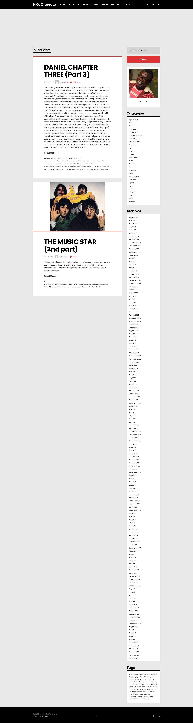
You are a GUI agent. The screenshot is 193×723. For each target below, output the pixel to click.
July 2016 (132, 592)
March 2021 (133, 422)
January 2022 (134, 391)
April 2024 (132, 306)
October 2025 (134, 249)
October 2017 (133, 545)
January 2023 (134, 353)
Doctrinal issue (140, 684)
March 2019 (133, 491)
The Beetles (92, 287)
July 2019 (132, 479)
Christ (153, 677)
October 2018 (133, 507)
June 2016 (132, 595)
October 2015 (133, 620)
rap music (79, 287)
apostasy (46, 161)
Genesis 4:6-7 (91, 161)
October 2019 (133, 469)
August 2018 (133, 513)
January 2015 (133, 649)
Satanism (150, 696)
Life (130, 167)
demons (84, 284)
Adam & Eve (142, 674)
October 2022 (134, 362)
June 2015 (132, 633)
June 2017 (132, 557)
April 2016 (132, 602)
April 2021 (132, 419)
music (45, 281)
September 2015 (135, 624)
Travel (131, 195)
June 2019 (132, 482)
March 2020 (133, 454)
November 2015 (134, 617)
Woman (132, 202)
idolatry (155, 686)
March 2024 (133, 309)
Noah (135, 694)
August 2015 (133, 627)
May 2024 (132, 302)
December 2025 (135, 243)
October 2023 (134, 324)
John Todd (80, 164)
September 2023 (135, 328)
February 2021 (134, 425)
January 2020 (134, 460)
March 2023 (133, 347)
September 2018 (135, 510)
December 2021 (134, 394)
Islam (131, 161)
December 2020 (135, 431)
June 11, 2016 (48, 257)
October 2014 (134, 658)
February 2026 (134, 236)
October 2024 (134, 287)
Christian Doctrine (55, 284)
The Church (143, 699)
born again (47, 158)
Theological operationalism (101, 169)
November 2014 (134, 655)
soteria (131, 189)
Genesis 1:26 (132, 686)
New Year (132, 180)
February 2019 (134, 494)
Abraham (131, 674)
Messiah (139, 691)
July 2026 (132, 221)
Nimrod (131, 694)
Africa (131, 123)
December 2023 (135, 318)
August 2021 (133, 406)
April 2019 (132, 488)
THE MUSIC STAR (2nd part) (71, 245)
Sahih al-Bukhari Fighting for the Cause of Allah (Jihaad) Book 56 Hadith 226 (66, 169)
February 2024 (134, 312)
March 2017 (133, 567)
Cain (141, 677)
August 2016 (133, 589)
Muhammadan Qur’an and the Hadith (55, 166)
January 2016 (133, 611)
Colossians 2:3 (148, 682)
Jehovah (139, 689)
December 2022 (135, 356)
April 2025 (132, 268)
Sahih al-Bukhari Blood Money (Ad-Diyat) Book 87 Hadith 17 (94, 166)
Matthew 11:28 (88, 164)
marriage (132, 170)
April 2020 (132, 450)
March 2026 (133, 233)
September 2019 (135, 472)
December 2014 (134, 652)
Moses (144, 691)
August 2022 (133, 369)
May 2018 (132, 523)
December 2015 (134, 614)
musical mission (70, 287)
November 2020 (135, 435)
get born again (141, 686)
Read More (50, 153)
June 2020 (132, 444)
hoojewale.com (134, 158)
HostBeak (45, 716)
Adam (136, 674)
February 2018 (134, 532)
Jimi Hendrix (57, 287)
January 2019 (133, 498)
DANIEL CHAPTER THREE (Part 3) (71, 71)
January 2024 (134, 315)
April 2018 (132, 526)
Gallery (131, 154)
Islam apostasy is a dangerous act (53, 164)
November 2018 (134, 504)
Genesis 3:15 (83, 161)
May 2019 (132, 485)
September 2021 (135, 403)
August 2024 (133, 293)
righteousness (133, 696)
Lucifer (63, 287)
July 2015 (132, 630)
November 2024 (135, 284)
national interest (135, 177)
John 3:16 (74, 164)
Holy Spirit (149, 686)
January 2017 (133, 573)
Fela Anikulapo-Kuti (93, 284)
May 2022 (132, 378)
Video (131, 198)
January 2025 (134, 277)
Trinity (149, 699)
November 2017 (134, 542)
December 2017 (134, 539)
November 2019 (134, 466)
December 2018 (134, 501)
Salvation (140, 696)
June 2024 (132, 299)
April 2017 (132, 564)
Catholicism (133, 132)
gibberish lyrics (104, 284)
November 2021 (134, 397)
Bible (130, 126)
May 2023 (132, 340)
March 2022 (133, 384)
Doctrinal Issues (134, 145)
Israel (134, 689)
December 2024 (135, 280)
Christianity (54, 158)
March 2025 (133, 271)
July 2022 (132, 372)
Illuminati (47, 287)
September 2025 (135, 252)
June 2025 (132, 261)
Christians (64, 284)
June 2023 (132, 337)
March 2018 (133, 529)
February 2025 (134, 274)
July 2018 (132, 517)
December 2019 (134, 463)
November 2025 (135, 246)
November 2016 (134, 580)
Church (69, 284)
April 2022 (132, 381)
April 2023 (132, 343)
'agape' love (133, 120)
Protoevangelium (71, 166)
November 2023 (135, 321)
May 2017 (132, 561)
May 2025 (132, 265)
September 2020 (135, 441)
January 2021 (133, 428)
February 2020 (134, 457)
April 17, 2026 (48, 82)
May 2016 (132, 598)
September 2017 (135, 548)
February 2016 (134, 608)
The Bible (78, 158)
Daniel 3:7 (76, 161)
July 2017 (132, 554)
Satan (145, 696)
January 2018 (133, 535)
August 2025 (133, 255)
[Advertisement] (96, 25)
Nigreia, (131, 186)
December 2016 (134, 576)
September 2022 (135, 365)
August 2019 (133, 476)
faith (130, 148)
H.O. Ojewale (44, 4)
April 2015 (132, 639)
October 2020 (134, 438)
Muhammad (150, 691)
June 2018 (132, 520)
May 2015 (132, 636)
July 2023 (132, 334)
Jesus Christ (71, 158)
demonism (132, 684)
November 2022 (135, 359)
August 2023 (133, 331)
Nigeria (131, 183)
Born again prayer (134, 677)
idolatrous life (100, 161)
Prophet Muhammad (144, 694)
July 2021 (132, 410)
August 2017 (133, 551)
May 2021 (132, 416)
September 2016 (135, 586)
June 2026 (132, 224)
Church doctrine (62, 158)
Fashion (131, 151)
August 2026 (133, 217)
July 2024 (132, 296)
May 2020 (132, 447)
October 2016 (133, 583)
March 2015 (133, 643)
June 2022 (132, 375)
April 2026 (132, 230)
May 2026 (132, 227)
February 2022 (134, 387)
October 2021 (133, 400)
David (154, 682)
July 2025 (132, 258)
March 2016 (133, 605)
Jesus (51, 287)
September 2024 (135, 290)
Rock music (85, 287)
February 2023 (134, 350)
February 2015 (134, 646)
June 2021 (132, 413)
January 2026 (134, 239)
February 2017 (134, 570)
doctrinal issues (149, 684)
